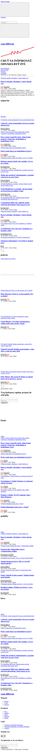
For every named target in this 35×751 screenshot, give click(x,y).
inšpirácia (4, 128)
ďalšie (2, 436)
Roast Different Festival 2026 (5, 69)
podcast (3, 299)
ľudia (6, 486)
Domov (6, 701)
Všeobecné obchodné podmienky (13, 725)
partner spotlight (8, 555)
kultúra (3, 194)
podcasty (6, 716)
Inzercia (6, 704)
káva (8, 128)
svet (6, 510)
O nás (6, 703)
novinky (7, 194)
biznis (2, 87)
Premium (3, 17)
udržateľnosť (7, 234)
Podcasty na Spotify (4, 72)
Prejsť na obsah (5, 1)
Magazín (3, 116)
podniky (7, 87)
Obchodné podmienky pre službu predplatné (16, 726)
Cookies (6, 728)
